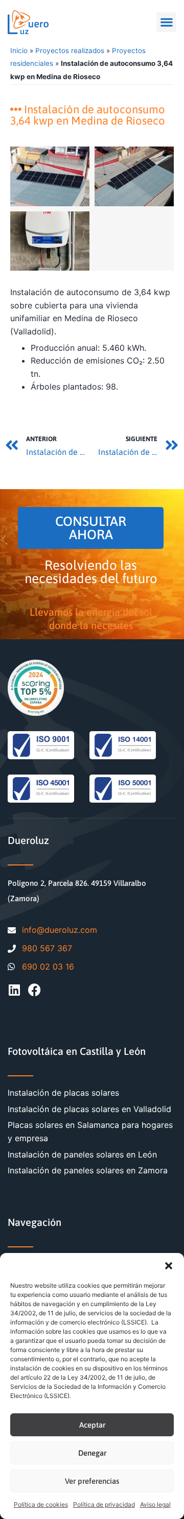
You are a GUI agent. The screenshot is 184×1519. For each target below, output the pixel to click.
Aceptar (92, 1424)
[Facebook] (34, 989)
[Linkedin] (14, 989)
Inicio (19, 50)
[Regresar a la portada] (28, 22)
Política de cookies (41, 1504)
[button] (169, 1266)
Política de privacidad (104, 1504)
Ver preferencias (92, 1481)
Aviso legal (155, 1504)
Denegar (92, 1453)
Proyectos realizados (69, 50)
